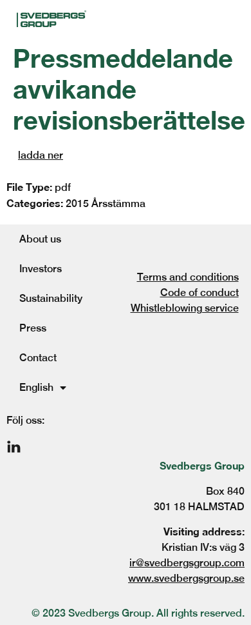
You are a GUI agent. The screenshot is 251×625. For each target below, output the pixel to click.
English (36, 387)
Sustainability (50, 298)
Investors (40, 269)
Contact (38, 358)
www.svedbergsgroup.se (186, 578)
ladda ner (40, 155)
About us (40, 239)
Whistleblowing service (185, 308)
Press (32, 328)
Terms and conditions (188, 277)
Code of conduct (199, 292)
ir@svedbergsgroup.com (187, 563)
